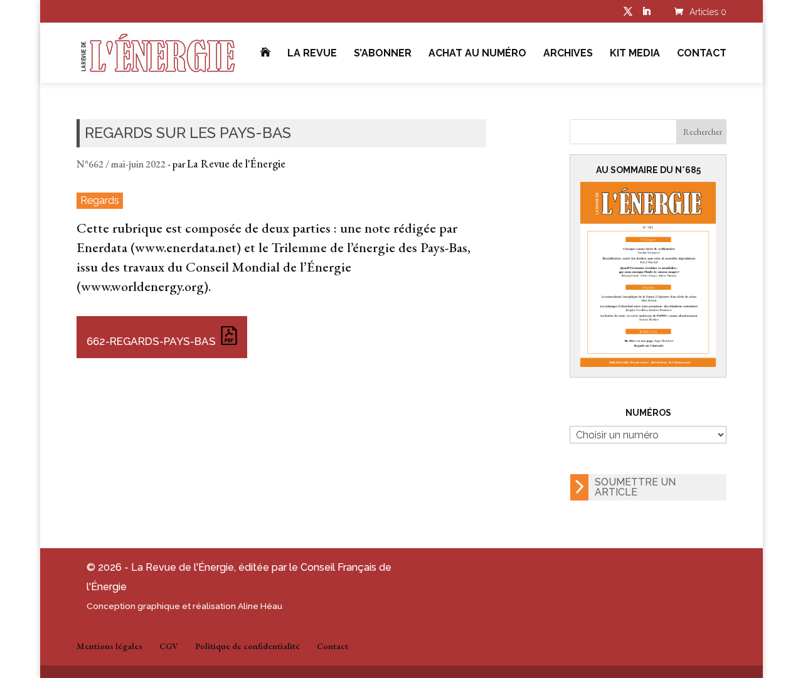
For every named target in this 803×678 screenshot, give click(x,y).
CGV (168, 646)
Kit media (635, 54)
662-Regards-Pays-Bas (151, 341)
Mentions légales (109, 646)
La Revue (312, 54)
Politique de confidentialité (247, 646)
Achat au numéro (477, 54)
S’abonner (383, 54)
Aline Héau (260, 606)
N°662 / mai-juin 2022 (121, 164)
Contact (701, 54)
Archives (568, 54)
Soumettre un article (635, 487)
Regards (99, 200)
